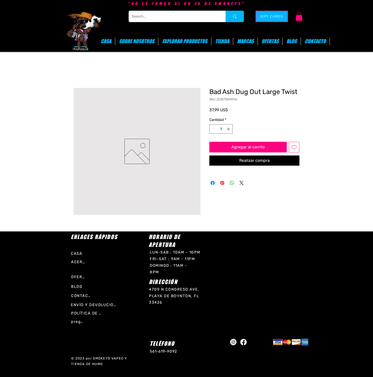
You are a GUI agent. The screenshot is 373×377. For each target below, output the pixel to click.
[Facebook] (243, 342)
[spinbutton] (221, 128)
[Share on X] (242, 183)
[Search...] (235, 16)
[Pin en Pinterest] (222, 183)
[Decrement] (213, 128)
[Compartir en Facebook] (213, 183)
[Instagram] (233, 342)
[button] (299, 16)
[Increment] (229, 128)
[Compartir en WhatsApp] (232, 183)
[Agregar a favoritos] (294, 147)
